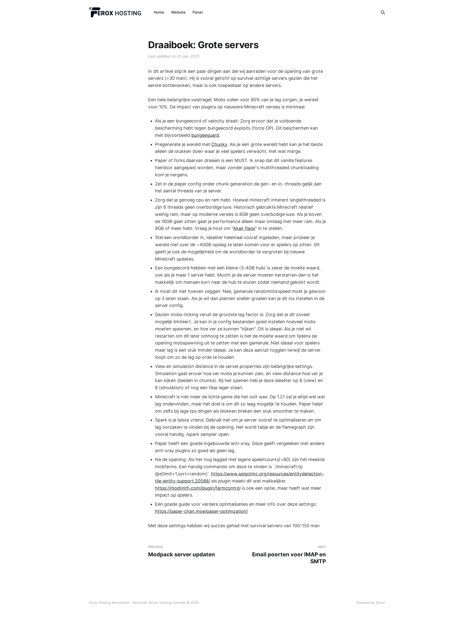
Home (159, 12)
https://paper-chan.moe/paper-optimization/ (201, 511)
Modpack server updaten (181, 551)
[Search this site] (383, 12)
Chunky (219, 144)
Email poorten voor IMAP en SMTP (289, 555)
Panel (198, 12)
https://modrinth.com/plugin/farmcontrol (197, 488)
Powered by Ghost (370, 603)
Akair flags (244, 228)
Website (178, 12)
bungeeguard (205, 135)
